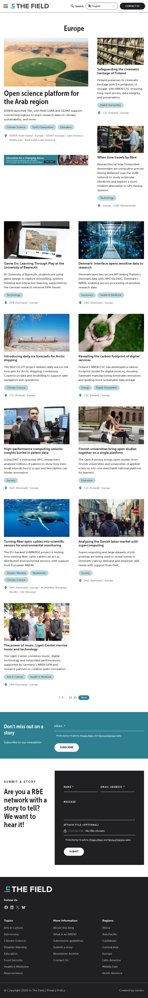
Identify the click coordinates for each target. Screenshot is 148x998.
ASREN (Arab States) (21, 135)
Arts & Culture (15, 676)
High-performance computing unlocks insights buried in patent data (33, 451)
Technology (107, 197)
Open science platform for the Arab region (41, 97)
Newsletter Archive (66, 953)
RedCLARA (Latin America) (40, 140)
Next (84, 697)
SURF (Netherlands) (124, 205)
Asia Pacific (109, 934)
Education (66, 127)
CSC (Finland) (110, 112)
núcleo (139, 990)
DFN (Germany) (18, 302)
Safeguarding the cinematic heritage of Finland (118, 71)
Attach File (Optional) (81, 824)
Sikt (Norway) (28, 592)
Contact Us (132, 6)
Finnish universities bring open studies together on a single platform (107, 451)
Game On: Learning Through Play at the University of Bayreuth (34, 265)
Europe (39, 135)
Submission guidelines (68, 940)
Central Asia (110, 947)
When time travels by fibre (117, 157)
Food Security (13, 960)
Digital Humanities (110, 105)
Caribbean (109, 940)
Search (79, 8)
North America (112, 973)
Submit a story (63, 947)
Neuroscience (13, 973)
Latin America (75, 135)
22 (70, 697)
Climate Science (16, 127)
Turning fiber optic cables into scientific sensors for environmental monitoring (34, 543)
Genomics (87, 295)
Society (11, 480)
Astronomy (11, 934)
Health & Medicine (110, 295)
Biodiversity (39, 573)
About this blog (63, 927)
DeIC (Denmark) (93, 302)
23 (75, 697)
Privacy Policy (87, 736)
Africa (106, 927)
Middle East (16, 140)
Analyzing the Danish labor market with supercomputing (108, 543)
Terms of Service (107, 736)
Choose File (76, 831)
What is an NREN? (65, 934)
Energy (85, 387)
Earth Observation (42, 127)
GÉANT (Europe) (55, 135)
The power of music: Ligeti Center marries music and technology (35, 647)
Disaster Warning (16, 573)
